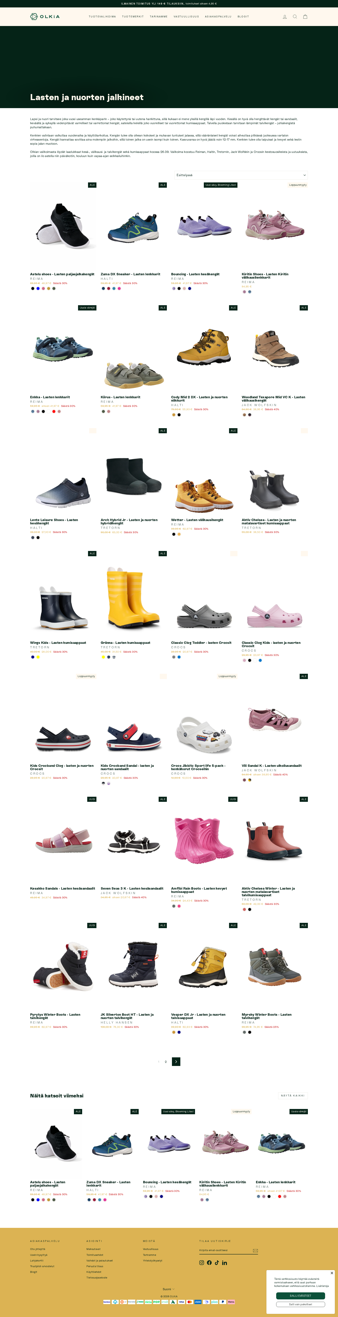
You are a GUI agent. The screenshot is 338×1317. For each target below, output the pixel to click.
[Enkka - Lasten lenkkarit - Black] (43, 411)
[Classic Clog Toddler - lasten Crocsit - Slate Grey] (174, 657)
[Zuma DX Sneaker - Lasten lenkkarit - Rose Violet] (119, 288)
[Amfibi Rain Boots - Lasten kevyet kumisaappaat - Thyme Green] (174, 906)
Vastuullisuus (186, 16)
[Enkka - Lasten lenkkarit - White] (48, 411)
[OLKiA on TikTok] (217, 1262)
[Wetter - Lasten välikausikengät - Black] (174, 534)
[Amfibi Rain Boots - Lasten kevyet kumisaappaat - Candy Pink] (179, 906)
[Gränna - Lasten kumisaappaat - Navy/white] (114, 657)
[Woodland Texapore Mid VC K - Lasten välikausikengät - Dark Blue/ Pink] (250, 415)
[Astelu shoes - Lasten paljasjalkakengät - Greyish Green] (54, 288)
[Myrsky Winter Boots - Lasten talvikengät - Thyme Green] (244, 1032)
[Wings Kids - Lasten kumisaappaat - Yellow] (38, 657)
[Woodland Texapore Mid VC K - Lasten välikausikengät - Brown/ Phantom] (244, 415)
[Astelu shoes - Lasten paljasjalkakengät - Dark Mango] (48, 288)
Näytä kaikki (293, 1095)
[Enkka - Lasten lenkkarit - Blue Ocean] (33, 411)
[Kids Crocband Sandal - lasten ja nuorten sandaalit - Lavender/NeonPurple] (109, 783)
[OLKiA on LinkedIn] (224, 1262)
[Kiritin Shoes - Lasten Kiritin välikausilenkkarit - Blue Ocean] (250, 292)
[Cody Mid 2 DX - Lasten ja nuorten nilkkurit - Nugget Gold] (174, 415)
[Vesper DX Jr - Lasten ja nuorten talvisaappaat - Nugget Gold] (174, 1032)
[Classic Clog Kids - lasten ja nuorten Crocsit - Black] (250, 660)
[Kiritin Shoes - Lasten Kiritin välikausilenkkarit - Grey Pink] (244, 292)
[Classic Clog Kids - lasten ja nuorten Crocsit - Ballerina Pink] (244, 660)
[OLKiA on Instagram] (201, 1262)
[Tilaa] (255, 1250)
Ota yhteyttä (37, 1249)
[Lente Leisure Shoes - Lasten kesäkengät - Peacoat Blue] (33, 537)
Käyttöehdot (93, 1271)
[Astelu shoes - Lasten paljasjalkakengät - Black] (33, 288)
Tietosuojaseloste (96, 1277)
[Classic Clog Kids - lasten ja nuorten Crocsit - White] (255, 660)
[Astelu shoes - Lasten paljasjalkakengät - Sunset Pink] (43, 288)
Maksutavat (93, 1249)
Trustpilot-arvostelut (42, 1266)
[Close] (332, 1273)
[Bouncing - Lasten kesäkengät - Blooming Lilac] (174, 288)
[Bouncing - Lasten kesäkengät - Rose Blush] (184, 288)
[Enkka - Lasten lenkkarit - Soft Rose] (59, 411)
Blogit (243, 16)
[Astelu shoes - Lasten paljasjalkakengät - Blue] (38, 288)
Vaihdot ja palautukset (99, 1260)
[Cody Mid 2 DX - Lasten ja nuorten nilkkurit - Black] (179, 415)
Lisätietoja (322, 1286)
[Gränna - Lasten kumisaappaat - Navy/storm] (109, 657)
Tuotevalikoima (102, 16)
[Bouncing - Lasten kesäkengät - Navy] (189, 288)
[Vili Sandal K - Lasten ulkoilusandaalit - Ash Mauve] (244, 780)
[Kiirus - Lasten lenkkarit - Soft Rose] (109, 411)
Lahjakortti (36, 1260)
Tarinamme (159, 16)
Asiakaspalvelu (218, 16)
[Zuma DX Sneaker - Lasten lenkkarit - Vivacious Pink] (109, 288)
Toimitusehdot (94, 1254)
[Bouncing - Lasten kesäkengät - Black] (179, 288)
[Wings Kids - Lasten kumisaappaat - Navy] (33, 657)
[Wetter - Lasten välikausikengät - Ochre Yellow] (179, 534)
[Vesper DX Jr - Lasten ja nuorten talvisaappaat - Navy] (179, 1032)
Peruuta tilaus (94, 1266)
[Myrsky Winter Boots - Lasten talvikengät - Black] (250, 1032)
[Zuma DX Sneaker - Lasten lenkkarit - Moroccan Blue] (103, 288)
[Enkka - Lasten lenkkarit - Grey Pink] (38, 411)
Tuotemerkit (133, 16)
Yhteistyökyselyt (153, 1260)
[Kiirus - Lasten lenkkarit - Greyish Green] (103, 411)
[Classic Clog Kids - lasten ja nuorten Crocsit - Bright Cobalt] (260, 660)
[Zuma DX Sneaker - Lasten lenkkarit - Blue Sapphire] (114, 288)
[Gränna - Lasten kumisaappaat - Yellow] (103, 657)
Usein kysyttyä (38, 1254)
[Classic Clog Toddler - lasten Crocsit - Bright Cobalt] (179, 657)
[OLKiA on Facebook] (209, 1262)
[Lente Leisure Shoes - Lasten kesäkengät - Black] (38, 537)
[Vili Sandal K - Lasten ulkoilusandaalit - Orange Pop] (250, 780)
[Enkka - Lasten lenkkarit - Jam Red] (54, 411)
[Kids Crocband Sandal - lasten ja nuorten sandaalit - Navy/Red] (103, 783)
